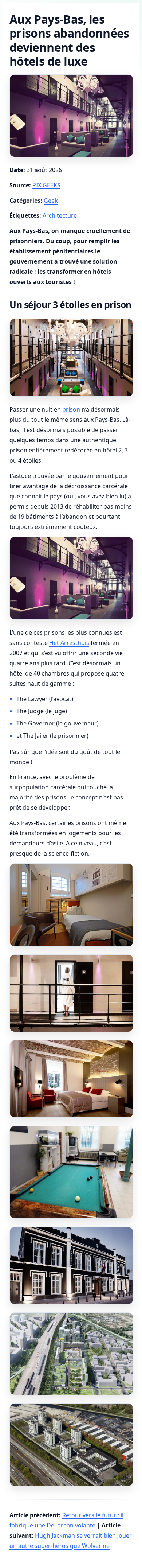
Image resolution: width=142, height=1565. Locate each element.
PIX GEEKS (46, 185)
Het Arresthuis (69, 643)
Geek (51, 200)
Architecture (60, 215)
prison (71, 409)
